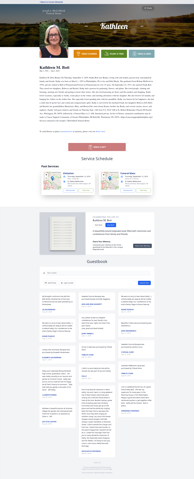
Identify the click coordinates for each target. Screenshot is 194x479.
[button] (52, 178)
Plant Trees (86, 190)
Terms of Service (103, 469)
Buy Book (110, 225)
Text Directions (70, 190)
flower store (100, 131)
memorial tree (66, 131)
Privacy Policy (90, 469)
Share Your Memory (142, 246)
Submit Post (144, 283)
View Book (98, 225)
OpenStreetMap (99, 473)
